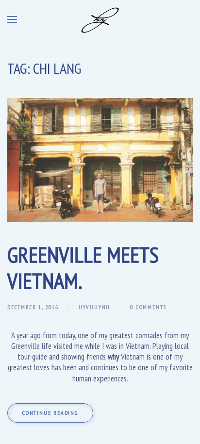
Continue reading (50, 412)
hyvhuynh (94, 307)
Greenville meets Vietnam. (83, 267)
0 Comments (148, 307)
